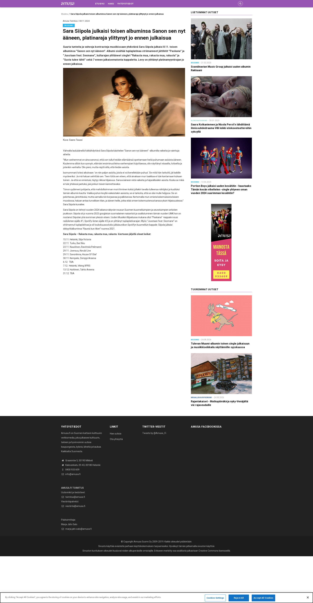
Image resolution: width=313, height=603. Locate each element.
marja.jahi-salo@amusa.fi (78, 529)
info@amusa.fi (73, 474)
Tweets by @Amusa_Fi (154, 433)
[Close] (307, 597)
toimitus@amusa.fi (75, 497)
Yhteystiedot (125, 3)
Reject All (239, 598)
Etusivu (100, 3)
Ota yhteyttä (116, 439)
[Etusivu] (67, 3)
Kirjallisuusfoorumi (201, 397)
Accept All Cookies (263, 598)
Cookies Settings (215, 598)
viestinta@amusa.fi (75, 506)
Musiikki (68, 25)
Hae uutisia (115, 433)
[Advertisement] (98, 579)
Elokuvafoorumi (199, 121)
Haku (111, 3)
